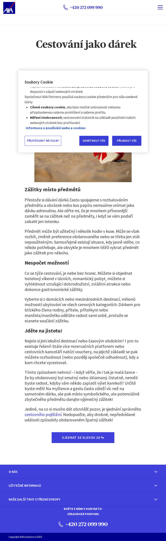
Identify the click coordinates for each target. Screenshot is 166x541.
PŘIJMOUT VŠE (127, 141)
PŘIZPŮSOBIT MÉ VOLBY (43, 141)
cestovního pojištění (43, 414)
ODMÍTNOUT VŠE (94, 141)
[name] (160, 7)
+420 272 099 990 (86, 524)
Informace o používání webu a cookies (56, 128)
